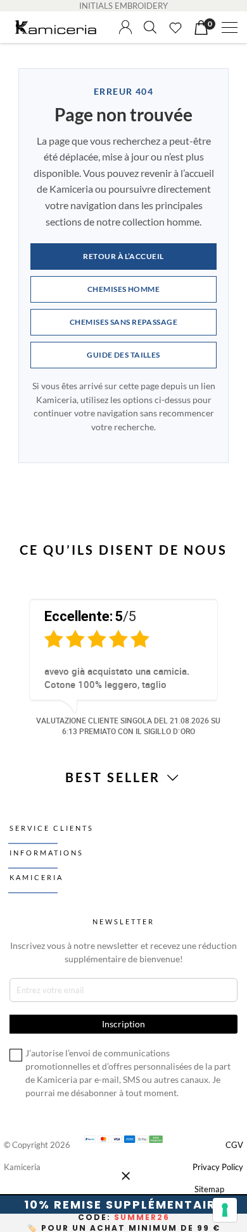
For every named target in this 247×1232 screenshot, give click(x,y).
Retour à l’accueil (123, 256)
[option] (123, 666)
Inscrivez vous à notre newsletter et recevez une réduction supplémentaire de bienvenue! (123, 952)
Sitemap (209, 1189)
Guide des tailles (123, 354)
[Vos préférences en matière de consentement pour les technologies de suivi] (225, 1210)
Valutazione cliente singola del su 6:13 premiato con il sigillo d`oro (128, 725)
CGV (234, 1145)
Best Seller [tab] (115, 777)
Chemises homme (123, 289)
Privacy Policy (218, 1167)
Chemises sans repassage (123, 322)
